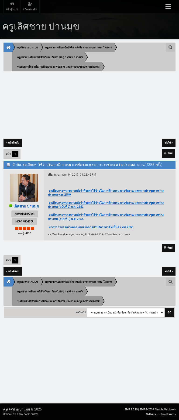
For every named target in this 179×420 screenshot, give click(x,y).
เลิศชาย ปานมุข (26, 206)
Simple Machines (165, 409)
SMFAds (151, 414)
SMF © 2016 (147, 409)
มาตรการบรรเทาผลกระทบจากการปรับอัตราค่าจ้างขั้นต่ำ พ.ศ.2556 (91, 227)
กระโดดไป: (81, 312)
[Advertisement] (89, 105)
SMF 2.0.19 (131, 409)
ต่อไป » (169, 142)
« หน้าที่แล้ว (12, 142)
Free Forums (168, 414)
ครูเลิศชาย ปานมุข (17, 409)
